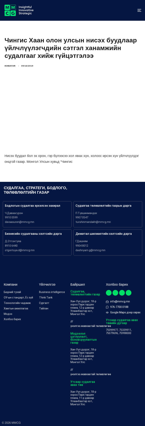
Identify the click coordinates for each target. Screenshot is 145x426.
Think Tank (45, 297)
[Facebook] (109, 293)
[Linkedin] (122, 293)
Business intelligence (52, 292)
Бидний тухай (12, 292)
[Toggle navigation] (118, 10)
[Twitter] (115, 293)
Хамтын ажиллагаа (16, 308)
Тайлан (43, 308)
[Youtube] (128, 293)
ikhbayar (10, 66)
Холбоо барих (12, 319)
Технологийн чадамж (17, 302)
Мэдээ (8, 313)
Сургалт (44, 302)
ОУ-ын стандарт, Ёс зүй (18, 297)
